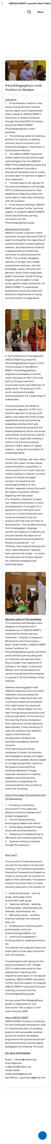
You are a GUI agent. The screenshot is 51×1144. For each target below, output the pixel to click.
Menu (41, 12)
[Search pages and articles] (28, 11)
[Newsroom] (20, 11)
